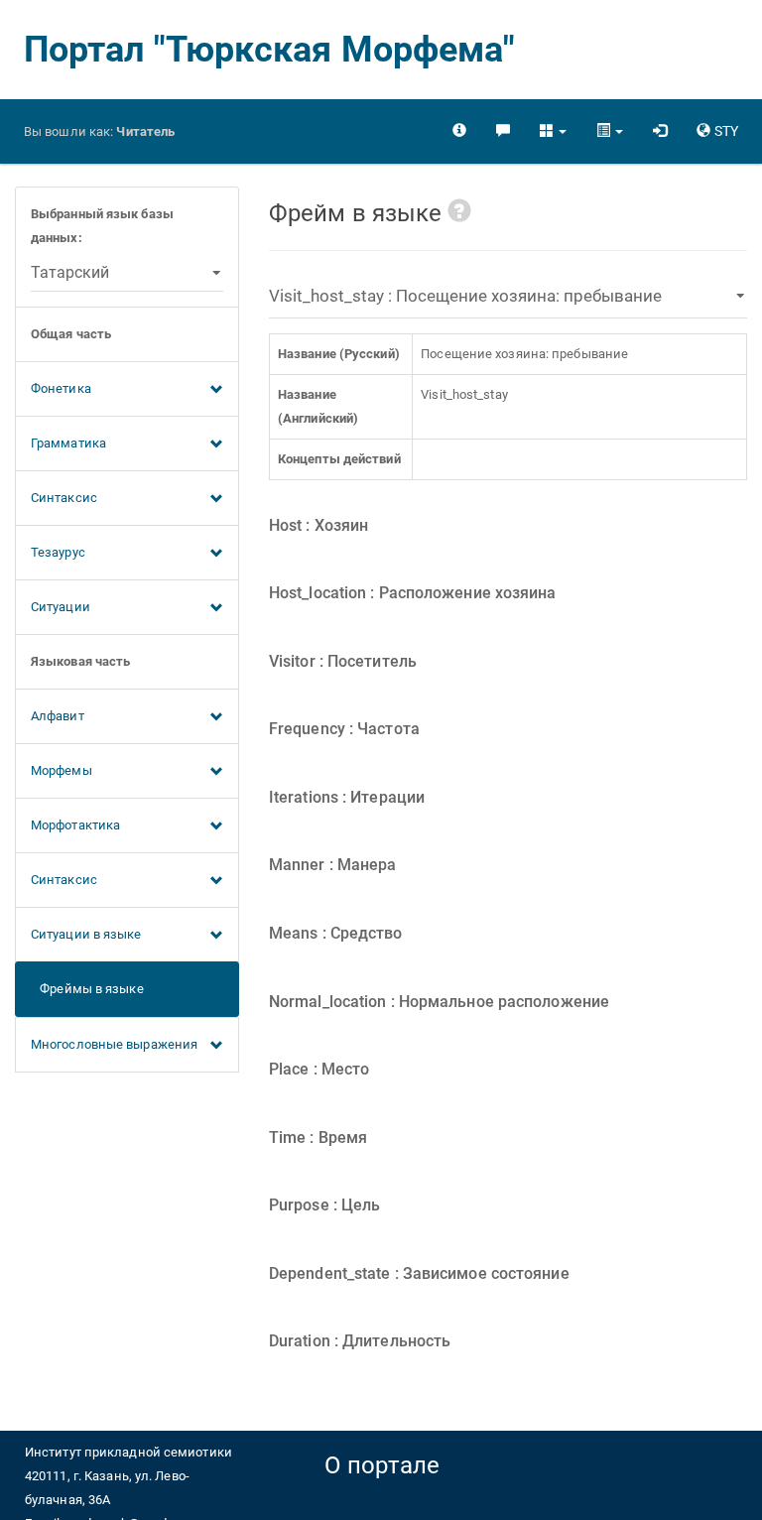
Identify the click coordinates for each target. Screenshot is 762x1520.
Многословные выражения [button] (114, 1044)
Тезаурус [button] (58, 552)
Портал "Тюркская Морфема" (270, 49)
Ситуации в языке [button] (86, 934)
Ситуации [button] (60, 606)
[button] (553, 131)
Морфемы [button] (61, 770)
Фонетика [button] (61, 388)
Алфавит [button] (57, 715)
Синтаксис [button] (64, 497)
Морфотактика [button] (75, 825)
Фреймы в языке (87, 988)
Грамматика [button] (68, 443)
